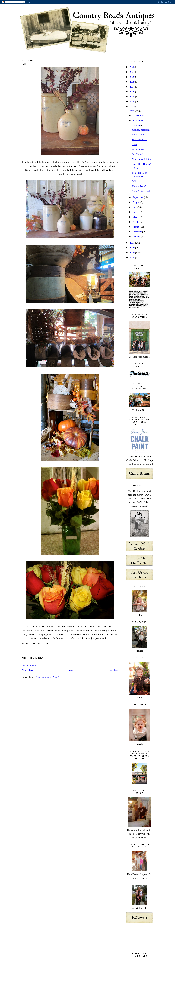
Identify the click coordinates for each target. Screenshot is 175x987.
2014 (132, 101)
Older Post (113, 670)
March (136, 226)
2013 (132, 106)
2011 (132, 242)
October (137, 125)
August (136, 202)
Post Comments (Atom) (47, 677)
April (135, 221)
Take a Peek (138, 149)
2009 (132, 252)
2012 (132, 111)
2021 (132, 72)
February (137, 231)
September (138, 197)
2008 (132, 257)
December (138, 115)
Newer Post (27, 670)
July (135, 207)
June (135, 212)
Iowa (134, 144)
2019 (132, 81)
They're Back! (139, 186)
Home (71, 670)
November (138, 120)
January (137, 236)
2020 (132, 76)
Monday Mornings (141, 129)
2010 (132, 247)
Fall (24, 64)
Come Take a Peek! (141, 191)
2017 (132, 86)
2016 (132, 91)
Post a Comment (30, 664)
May (135, 217)
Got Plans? (137, 154)
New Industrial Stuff (142, 159)
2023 (132, 67)
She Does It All (139, 139)
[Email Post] (46, 643)
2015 (132, 96)
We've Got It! (138, 134)
